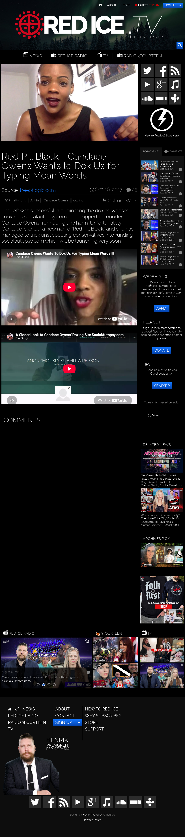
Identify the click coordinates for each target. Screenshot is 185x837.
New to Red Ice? (102, 709)
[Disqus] (68, 471)
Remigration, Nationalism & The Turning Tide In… (171, 222)
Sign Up (170, 5)
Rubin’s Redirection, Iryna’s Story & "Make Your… (169, 200)
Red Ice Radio (71, 55)
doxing (78, 200)
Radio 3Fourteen (142, 55)
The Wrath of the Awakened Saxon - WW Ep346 (170, 247)
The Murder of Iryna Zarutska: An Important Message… (170, 176)
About (111, 5)
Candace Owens (56, 200)
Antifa (34, 200)
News (35, 55)
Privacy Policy (92, 820)
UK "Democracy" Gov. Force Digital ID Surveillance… (169, 164)
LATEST (148, 5)
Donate (161, 350)
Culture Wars (122, 201)
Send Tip (162, 386)
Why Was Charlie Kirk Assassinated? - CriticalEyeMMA (169, 188)
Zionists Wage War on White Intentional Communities (169, 235)
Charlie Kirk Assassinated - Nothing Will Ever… (171, 211)
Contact (65, 715)
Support (94, 729)
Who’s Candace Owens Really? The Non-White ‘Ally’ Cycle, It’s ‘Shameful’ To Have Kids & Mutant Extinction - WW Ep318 (160, 520)
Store (126, 5)
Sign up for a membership (160, 328)
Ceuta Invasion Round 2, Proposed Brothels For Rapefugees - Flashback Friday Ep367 (40, 679)
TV (105, 55)
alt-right (19, 200)
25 (134, 189)
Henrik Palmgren (92, 814)
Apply (161, 308)
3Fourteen (111, 633)
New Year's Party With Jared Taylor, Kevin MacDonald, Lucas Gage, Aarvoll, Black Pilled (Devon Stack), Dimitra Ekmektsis (161, 480)
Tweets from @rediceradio (161, 402)
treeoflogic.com (38, 190)
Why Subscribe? (103, 715)
